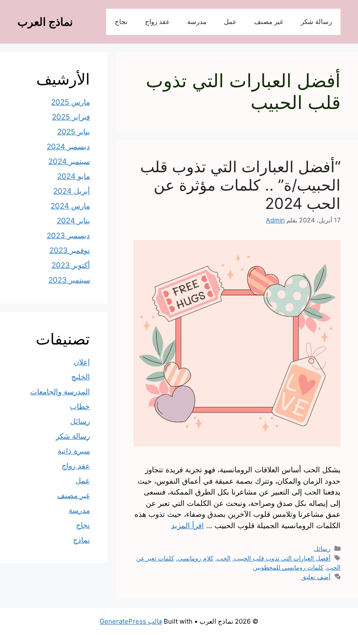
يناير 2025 (73, 131)
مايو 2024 (73, 176)
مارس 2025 (70, 102)
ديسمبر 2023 (68, 235)
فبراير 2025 (71, 117)
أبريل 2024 (71, 191)
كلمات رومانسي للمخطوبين (288, 567)
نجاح (121, 21)
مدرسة (197, 21)
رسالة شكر (316, 21)
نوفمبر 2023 (69, 250)
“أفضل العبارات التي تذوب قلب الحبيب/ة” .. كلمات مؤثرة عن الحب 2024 (240, 184)
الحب (224, 558)
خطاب (80, 406)
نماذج (81, 540)
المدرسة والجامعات (60, 391)
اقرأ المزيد (187, 525)
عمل (230, 21)
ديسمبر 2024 (68, 146)
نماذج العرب (45, 21)
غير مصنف (268, 21)
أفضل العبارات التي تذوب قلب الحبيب (282, 558)
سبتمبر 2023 (69, 280)
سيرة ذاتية (74, 451)
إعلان (82, 362)
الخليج (80, 376)
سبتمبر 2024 (69, 161)
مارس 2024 (70, 205)
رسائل (322, 548)
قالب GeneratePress (131, 621)
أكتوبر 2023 (71, 265)
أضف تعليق (315, 576)
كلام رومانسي (195, 558)
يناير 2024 (73, 220)
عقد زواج (157, 21)
